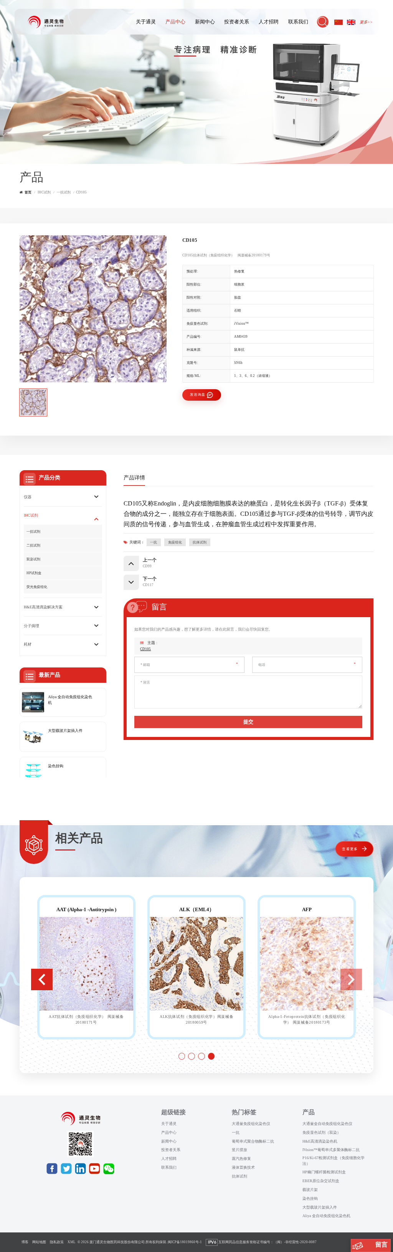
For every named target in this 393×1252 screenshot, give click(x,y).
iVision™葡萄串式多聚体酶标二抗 (331, 1150)
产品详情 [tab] (134, 477)
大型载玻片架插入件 (65, 730)
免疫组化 (175, 542)
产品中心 (175, 22)
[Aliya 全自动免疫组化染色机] (33, 702)
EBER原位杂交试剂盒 (320, 1181)
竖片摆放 (239, 1150)
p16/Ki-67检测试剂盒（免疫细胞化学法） (333, 1160)
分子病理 (31, 626)
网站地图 (39, 1242)
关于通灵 (146, 22)
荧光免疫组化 (36, 587)
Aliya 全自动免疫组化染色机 (70, 700)
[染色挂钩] (33, 772)
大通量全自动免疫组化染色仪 (327, 1124)
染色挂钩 (55, 766)
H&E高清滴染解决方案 (43, 607)
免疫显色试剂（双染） (321, 1132)
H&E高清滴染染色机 (319, 1141)
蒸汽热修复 (241, 1158)
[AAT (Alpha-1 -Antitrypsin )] (86, 964)
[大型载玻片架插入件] (33, 737)
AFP (307, 909)
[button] (42, 979)
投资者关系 (236, 22)
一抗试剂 (64, 192)
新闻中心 (205, 22)
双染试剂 (33, 559)
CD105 (145, 649)
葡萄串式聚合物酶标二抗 (253, 1141)
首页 (28, 192)
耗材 (27, 644)
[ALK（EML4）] (196, 964)
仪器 (27, 497)
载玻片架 (310, 1190)
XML (72, 1242)
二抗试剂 (33, 545)
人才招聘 (269, 22)
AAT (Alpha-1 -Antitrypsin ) (86, 909)
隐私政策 (57, 1242)
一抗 (153, 542)
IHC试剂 (44, 192)
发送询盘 (198, 394)
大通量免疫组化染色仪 (251, 1124)
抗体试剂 (199, 542)
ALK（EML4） (196, 909)
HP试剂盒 (33, 573)
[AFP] (306, 964)
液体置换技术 (243, 1167)
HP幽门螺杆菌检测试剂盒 (324, 1172)
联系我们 (298, 22)
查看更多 (350, 849)
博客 (24, 1242)
